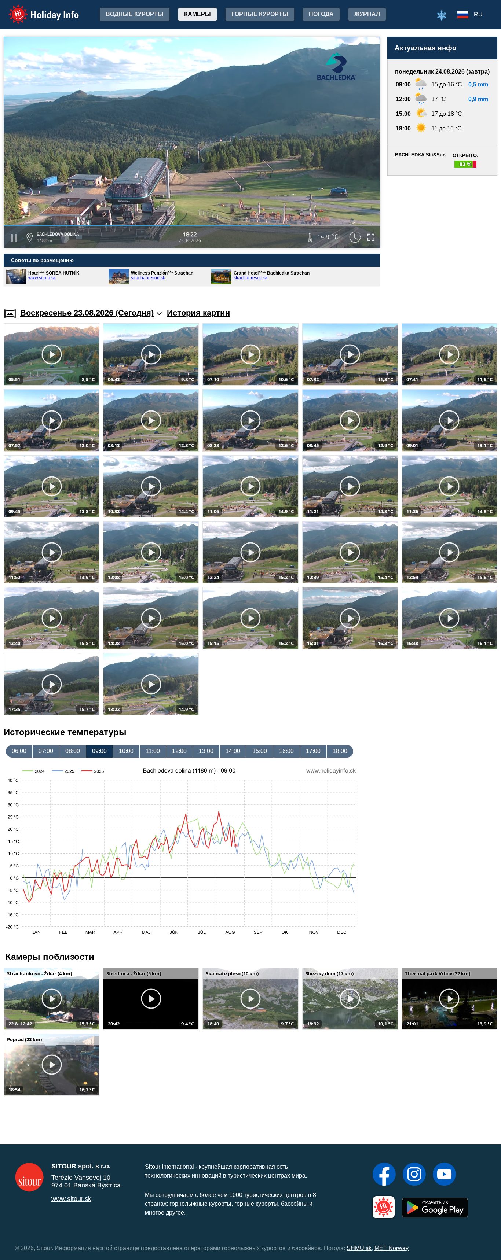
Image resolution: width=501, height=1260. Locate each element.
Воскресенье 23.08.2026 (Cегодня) (87, 312)
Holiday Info (36, 9)
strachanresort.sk (148, 277)
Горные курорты (259, 14)
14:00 (233, 751)
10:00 (126, 751)
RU (478, 14)
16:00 (286, 751)
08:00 (72, 751)
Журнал (367, 14)
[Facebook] (384, 1175)
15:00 (259, 751)
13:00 (206, 751)
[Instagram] (414, 1175)
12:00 (179, 751)
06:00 (19, 751)
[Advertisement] (442, 235)
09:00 (99, 751)
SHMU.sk (359, 1248)
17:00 (313, 751)
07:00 (46, 751)
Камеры (197, 14)
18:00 (340, 751)
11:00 (153, 751)
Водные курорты (135, 14)
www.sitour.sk (71, 1198)
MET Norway (391, 1248)
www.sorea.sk (42, 277)
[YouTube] (444, 1175)
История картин (198, 312)
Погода (321, 14)
